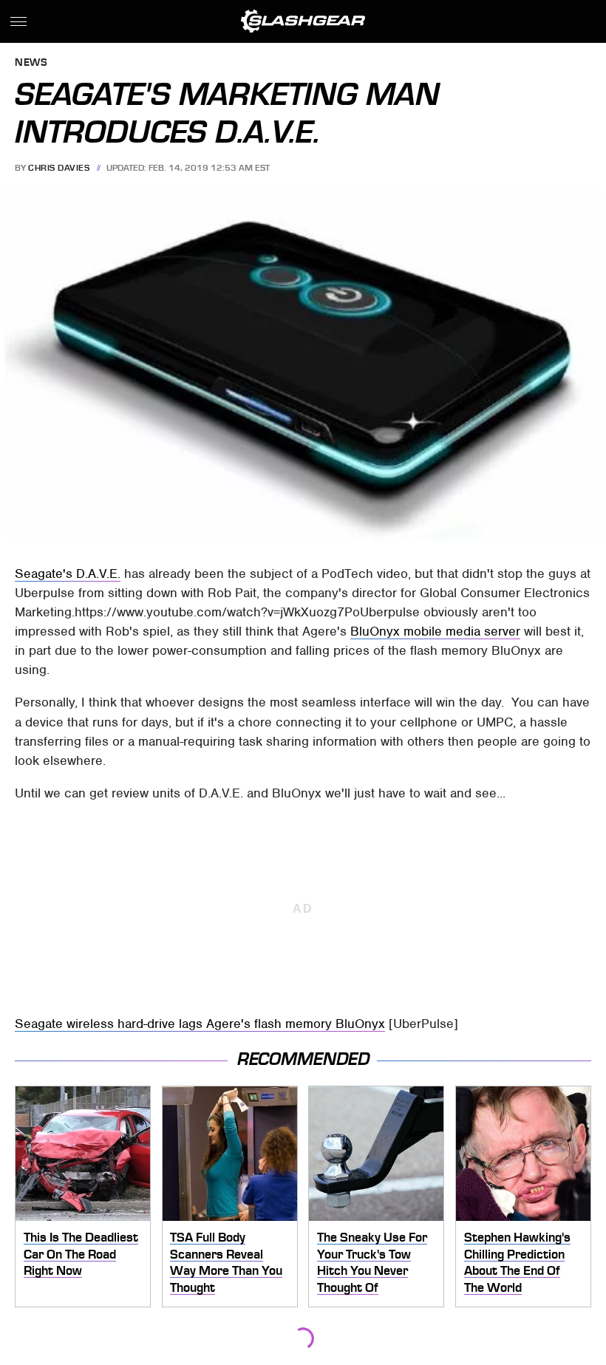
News (31, 63)
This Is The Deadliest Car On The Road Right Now (81, 1254)
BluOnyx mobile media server (435, 631)
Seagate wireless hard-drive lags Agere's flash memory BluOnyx (200, 1023)
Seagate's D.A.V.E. (67, 573)
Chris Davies (58, 168)
